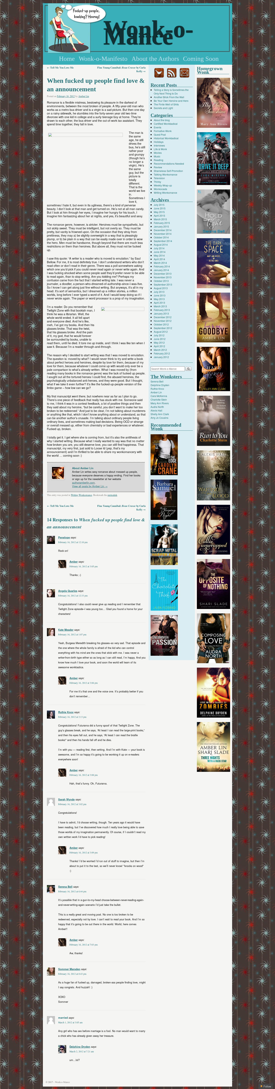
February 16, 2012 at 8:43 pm (72, 973)
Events (157, 127)
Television (159, 178)
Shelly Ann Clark (160, 414)
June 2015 (159, 208)
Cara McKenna (159, 396)
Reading (158, 160)
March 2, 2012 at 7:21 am (81, 1051)
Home (67, 58)
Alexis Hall (156, 410)
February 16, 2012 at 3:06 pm (83, 682)
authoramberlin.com (83, 482)
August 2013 (161, 288)
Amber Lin (83, 96)
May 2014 (159, 255)
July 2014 (159, 248)
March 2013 (160, 306)
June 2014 (159, 252)
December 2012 (163, 317)
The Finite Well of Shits (166, 104)
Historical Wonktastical (166, 138)
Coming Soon (201, 58)
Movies (158, 152)
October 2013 (161, 281)
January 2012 (161, 357)
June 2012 (159, 339)
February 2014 (162, 266)
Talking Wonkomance (165, 174)
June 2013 (159, 295)
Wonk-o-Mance (148, 33)
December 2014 (163, 230)
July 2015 (159, 204)
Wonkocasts (160, 189)
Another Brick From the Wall (169, 97)
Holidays (158, 141)
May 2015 (159, 212)
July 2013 (159, 291)
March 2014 (160, 262)
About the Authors (155, 58)
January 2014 (161, 270)
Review (158, 167)
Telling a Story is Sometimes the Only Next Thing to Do (171, 91)
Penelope (64, 537)
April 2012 (159, 346)
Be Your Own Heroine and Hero (171, 100)
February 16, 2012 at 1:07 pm (72, 634)
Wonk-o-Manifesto (103, 58)
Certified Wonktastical (166, 123)
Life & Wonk (160, 149)
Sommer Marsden (69, 969)
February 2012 (162, 353)
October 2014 (161, 237)
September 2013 (163, 284)
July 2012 (159, 335)
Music (157, 156)
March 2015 (160, 219)
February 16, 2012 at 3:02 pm (72, 804)
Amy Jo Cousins (159, 417)
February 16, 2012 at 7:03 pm (83, 944)
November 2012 (163, 320)
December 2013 (163, 273)
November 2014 (163, 233)
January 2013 (161, 313)
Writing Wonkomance (81, 495)
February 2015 (162, 222)
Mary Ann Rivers (160, 403)
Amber (73, 561)
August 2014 (161, 244)
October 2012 (161, 324)
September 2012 (163, 328)
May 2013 (159, 299)
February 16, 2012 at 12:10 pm (73, 542)
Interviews (159, 145)
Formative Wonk (163, 131)
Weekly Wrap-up (163, 185)
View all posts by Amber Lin (90, 486)
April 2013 (159, 302)
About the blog (162, 120)
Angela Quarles (67, 591)
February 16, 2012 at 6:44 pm (72, 891)
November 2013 (163, 277)
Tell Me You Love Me (60, 67)
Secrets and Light (163, 108)
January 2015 (161, 226)
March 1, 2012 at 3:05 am (70, 1022)
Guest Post (160, 134)
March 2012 (160, 349)
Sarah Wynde (66, 799)
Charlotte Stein (159, 399)
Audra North (157, 406)
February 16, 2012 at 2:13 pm (72, 716)
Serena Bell (65, 886)
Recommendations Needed (169, 163)
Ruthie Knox (65, 712)
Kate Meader (65, 630)
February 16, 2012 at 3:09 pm (83, 852)
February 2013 (162, 310)
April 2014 (159, 259)
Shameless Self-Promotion (168, 170)
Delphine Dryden (79, 1046)
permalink (112, 495)
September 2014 (163, 241)
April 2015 (159, 215)
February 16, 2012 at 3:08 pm (83, 774)
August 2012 (161, 331)
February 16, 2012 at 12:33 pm (73, 595)
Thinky (157, 181)
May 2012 (159, 342)
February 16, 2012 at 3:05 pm (83, 566)
